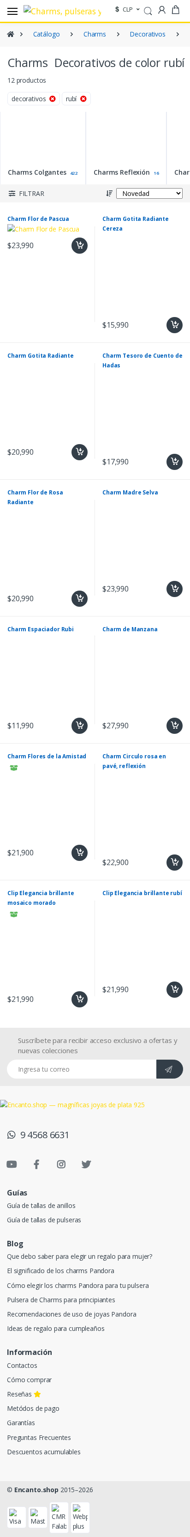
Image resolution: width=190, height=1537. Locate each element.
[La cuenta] (162, 10)
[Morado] (19, 160)
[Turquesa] (58, 120)
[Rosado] (58, 140)
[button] (148, 10)
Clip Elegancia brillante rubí (142, 893)
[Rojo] (19, 100)
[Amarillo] (97, 100)
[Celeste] (97, 120)
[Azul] (19, 140)
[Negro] (58, 160)
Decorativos (147, 34)
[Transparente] (97, 180)
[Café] (97, 160)
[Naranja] (58, 100)
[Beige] (19, 180)
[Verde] (19, 120)
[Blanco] (58, 180)
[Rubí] (97, 140)
